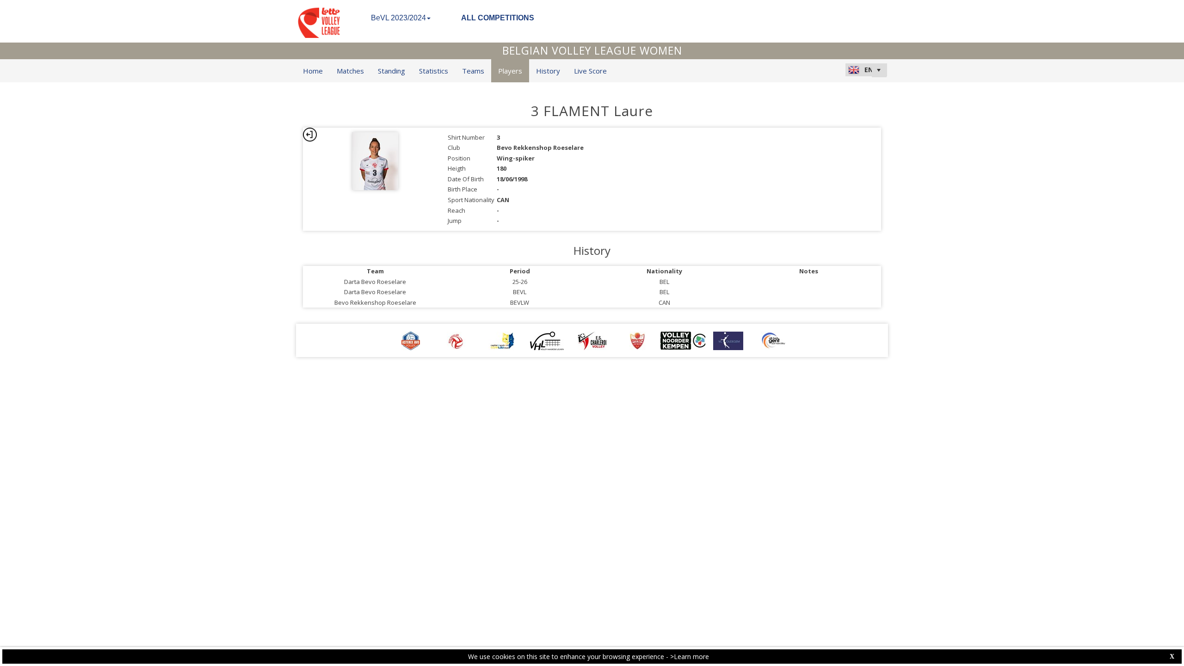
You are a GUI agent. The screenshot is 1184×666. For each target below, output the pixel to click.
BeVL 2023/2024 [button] (398, 18)
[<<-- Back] (310, 135)
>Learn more (689, 656)
